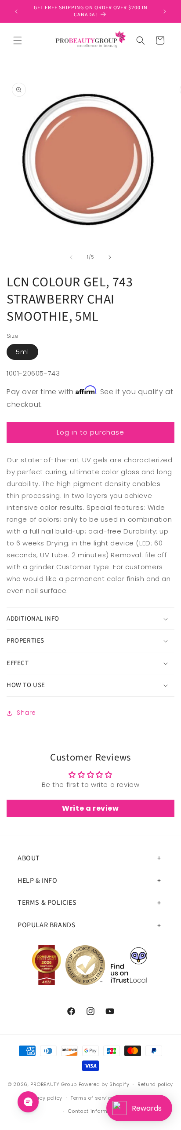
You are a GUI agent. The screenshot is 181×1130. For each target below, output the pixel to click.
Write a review (90, 808)
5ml (22, 351)
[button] (17, 40)
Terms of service (92, 1097)
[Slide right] (109, 257)
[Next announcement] (164, 11)
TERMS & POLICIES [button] (47, 902)
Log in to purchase (90, 432)
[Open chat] (28, 1101)
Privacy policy (44, 1097)
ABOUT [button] (29, 858)
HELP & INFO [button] (38, 880)
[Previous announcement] (16, 11)
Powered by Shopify (104, 1084)
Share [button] (26, 712)
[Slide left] (71, 257)
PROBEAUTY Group (53, 1084)
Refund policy (155, 1084)
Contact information (94, 1111)
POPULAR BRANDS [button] (47, 925)
